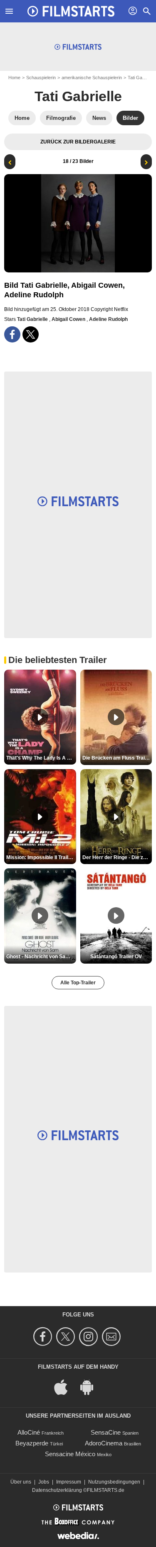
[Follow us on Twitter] (66, 1336)
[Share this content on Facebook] (12, 334)
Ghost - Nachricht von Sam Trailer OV (41, 956)
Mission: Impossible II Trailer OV (41, 857)
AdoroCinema (103, 1443)
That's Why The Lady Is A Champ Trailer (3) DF (41, 758)
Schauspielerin (41, 77)
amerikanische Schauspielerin (92, 77)
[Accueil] (71, 11)
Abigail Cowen (69, 319)
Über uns (20, 1482)
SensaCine (106, 1432)
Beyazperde (31, 1443)
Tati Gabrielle (78, 96)
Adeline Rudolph (108, 319)
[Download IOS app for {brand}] (65, 1386)
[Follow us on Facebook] (43, 1336)
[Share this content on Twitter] (30, 334)
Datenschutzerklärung (57, 1490)
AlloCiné (28, 1432)
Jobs (43, 1482)
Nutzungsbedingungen (114, 1482)
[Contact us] (112, 1336)
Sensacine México (70, 1453)
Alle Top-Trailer (78, 983)
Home (14, 77)
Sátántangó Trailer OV (116, 956)
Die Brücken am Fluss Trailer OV (117, 758)
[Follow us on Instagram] (89, 1336)
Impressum (68, 1482)
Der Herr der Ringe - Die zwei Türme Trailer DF (117, 857)
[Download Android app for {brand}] (91, 1386)
